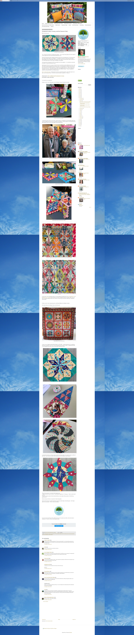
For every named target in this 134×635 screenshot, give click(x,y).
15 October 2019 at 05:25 (48, 586)
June (80, 112)
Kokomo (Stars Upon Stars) (49, 23)
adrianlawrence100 (47, 564)
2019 (80, 97)
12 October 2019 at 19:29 (48, 568)
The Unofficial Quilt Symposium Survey (56, 76)
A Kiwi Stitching (81, 197)
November (81, 99)
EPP (55, 533)
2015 (80, 123)
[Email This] (57, 532)
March (81, 115)
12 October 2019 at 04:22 (48, 555)
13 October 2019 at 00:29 (48, 574)
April (80, 114)
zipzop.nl (80, 204)
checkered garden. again (86, 145)
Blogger (71, 632)
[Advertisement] (59, 610)
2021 (80, 94)
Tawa (45, 589)
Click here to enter (59, 526)
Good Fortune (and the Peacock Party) (85, 101)
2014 (80, 124)
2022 (80, 93)
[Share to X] (59, 532)
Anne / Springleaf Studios (48, 552)
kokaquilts (80, 144)
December (81, 98)
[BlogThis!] (58, 532)
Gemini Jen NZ (46, 558)
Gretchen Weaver (47, 571)
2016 (80, 122)
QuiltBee (80, 172)
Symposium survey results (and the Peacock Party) (85, 103)
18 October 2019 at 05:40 (48, 594)
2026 (80, 88)
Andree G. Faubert (47, 540)
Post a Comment (45, 601)
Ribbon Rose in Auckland (47, 297)
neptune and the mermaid (63, 533)
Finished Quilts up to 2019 (68, 23)
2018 (80, 119)
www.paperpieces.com (71, 296)
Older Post (74, 619)
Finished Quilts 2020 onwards (58, 23)
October (81, 100)
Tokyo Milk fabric (46, 534)
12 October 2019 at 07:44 (48, 561)
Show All (90, 207)
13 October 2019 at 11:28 (48, 580)
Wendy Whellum (51, 534)
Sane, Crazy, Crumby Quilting (83, 158)
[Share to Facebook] (60, 532)
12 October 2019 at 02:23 (48, 549)
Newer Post (44, 619)
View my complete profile (81, 63)
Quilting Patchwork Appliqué (83, 151)
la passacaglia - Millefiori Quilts (77, 23)
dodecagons (52, 533)
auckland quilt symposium (47, 533)
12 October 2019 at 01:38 (48, 544)
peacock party (68, 533)
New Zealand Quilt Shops (45, 26)
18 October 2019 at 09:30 (48, 599)
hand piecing (57, 533)
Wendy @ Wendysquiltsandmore (49, 597)
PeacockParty (83, 37)
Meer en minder (81, 205)
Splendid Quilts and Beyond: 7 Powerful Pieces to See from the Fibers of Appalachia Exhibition (84, 194)
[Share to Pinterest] (61, 532)
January (81, 118)
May (80, 113)
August (81, 109)
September (81, 108)
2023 (80, 92)
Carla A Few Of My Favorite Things (49, 577)
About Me (52, 26)
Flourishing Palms (81, 165)
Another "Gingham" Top (86, 159)
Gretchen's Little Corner (82, 179)
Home (43, 23)
